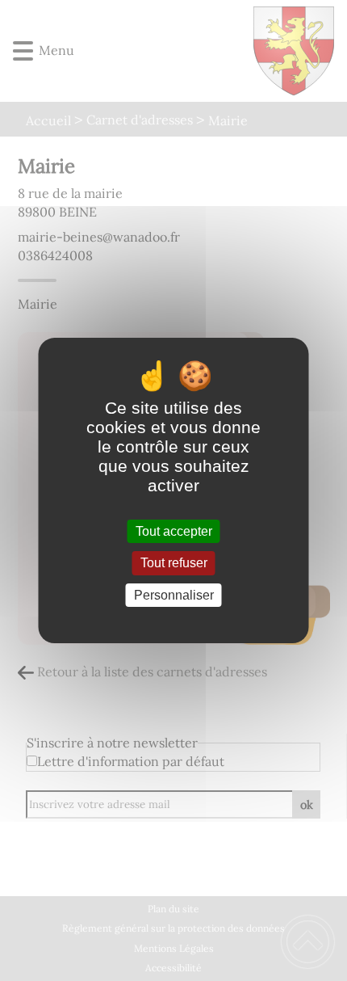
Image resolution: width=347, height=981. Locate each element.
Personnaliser (174, 595)
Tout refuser (173, 563)
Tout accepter (174, 531)
